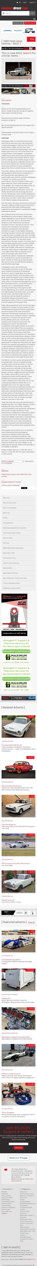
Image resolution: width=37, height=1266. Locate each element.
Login (24, 2)
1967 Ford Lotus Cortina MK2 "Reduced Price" (16, 863)
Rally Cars (6, 513)
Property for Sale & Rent (11, 588)
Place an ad (30, 23)
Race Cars (6, 498)
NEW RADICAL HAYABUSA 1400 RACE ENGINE (16, 1037)
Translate (8, 463)
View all (31, 922)
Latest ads (18, 23)
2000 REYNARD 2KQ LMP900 (11, 960)
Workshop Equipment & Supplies (14, 528)
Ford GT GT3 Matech (8, 1112)
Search (27, 53)
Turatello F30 (6, 998)
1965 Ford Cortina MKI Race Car (12, 786)
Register (33, 2)
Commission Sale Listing (11, 533)
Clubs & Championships (11, 583)
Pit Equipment (8, 523)
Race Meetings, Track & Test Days (15, 578)
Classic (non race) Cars (11, 563)
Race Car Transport (9, 508)
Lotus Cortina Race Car (9, 825)
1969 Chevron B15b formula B (11, 1074)
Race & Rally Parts (9, 503)
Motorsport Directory (10, 573)
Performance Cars (9, 558)
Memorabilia (7, 568)
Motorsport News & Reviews (13, 548)
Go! (32, 13)
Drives (5, 518)
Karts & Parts (8, 538)
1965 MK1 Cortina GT (8, 900)
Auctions (6, 543)
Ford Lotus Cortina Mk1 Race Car (12, 745)
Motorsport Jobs (9, 553)
